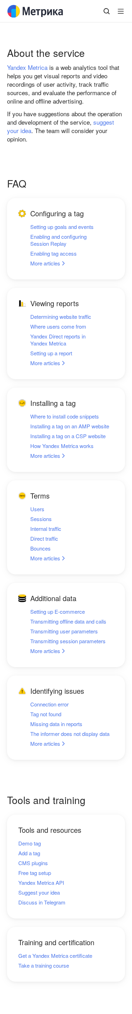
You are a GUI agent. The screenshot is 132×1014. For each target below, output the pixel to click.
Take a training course (43, 965)
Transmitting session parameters (68, 641)
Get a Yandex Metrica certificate (55, 955)
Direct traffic (44, 538)
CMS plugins (33, 863)
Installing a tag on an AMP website (69, 426)
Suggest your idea (39, 892)
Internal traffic (45, 528)
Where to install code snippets (64, 416)
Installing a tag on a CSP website (68, 436)
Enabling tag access (53, 253)
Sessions (41, 518)
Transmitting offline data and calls (68, 621)
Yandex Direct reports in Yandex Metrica (58, 340)
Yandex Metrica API (41, 882)
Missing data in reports (56, 723)
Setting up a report (51, 353)
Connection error (49, 704)
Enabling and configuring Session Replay (58, 240)
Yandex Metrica (27, 67)
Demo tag (29, 843)
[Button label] (120, 11)
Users (37, 509)
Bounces (40, 548)
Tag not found (45, 714)
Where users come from (58, 326)
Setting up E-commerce (57, 611)
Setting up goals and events (62, 226)
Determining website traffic (60, 316)
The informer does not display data (69, 733)
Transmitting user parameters (64, 631)
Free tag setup (34, 872)
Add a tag (29, 853)
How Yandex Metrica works (62, 445)
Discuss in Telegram (41, 902)
